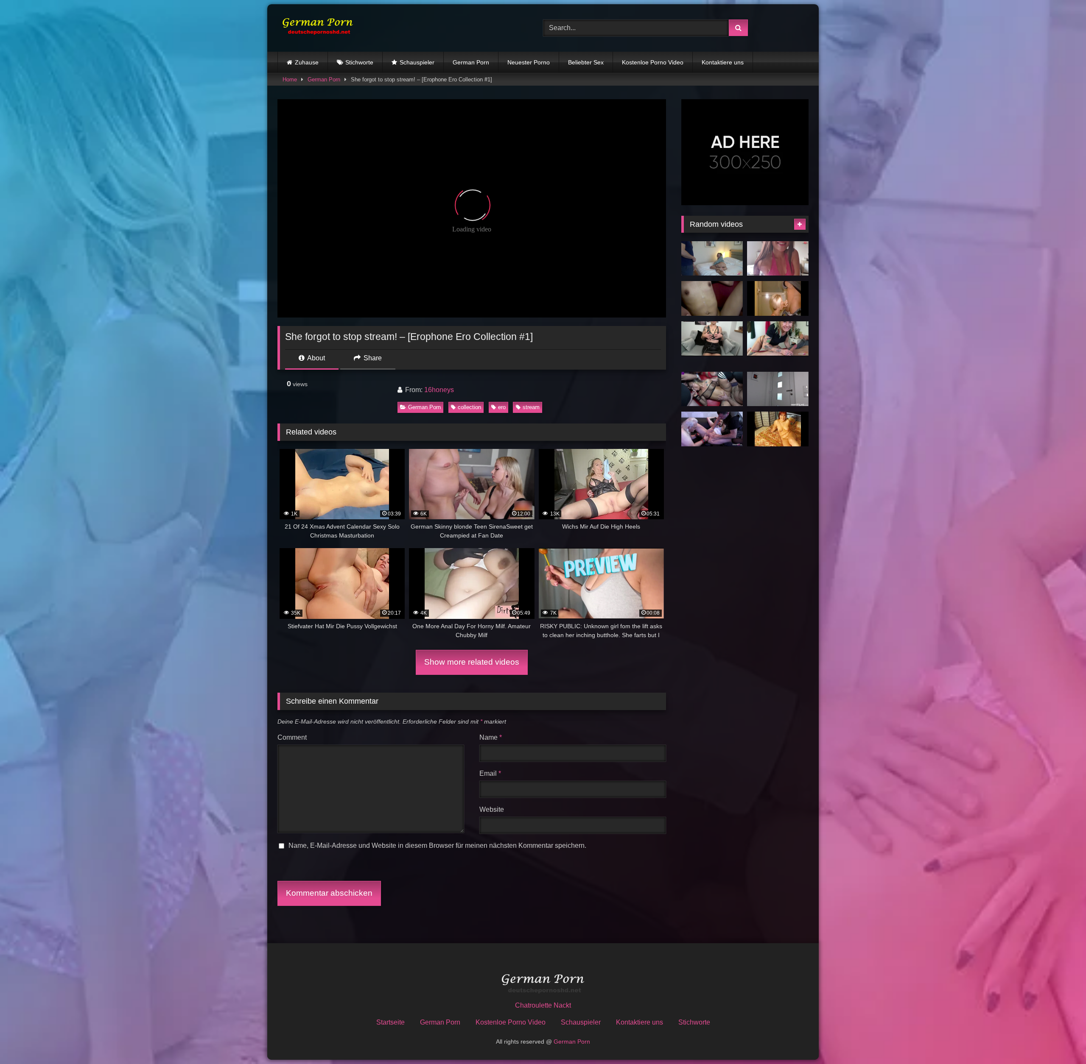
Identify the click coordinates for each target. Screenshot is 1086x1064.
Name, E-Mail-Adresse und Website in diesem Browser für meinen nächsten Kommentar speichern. (437, 845)
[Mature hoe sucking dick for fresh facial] (778, 389)
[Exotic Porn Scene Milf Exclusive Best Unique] (778, 298)
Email (490, 773)
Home (290, 79)
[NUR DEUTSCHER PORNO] (315, 28)
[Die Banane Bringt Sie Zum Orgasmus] (778, 429)
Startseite (390, 1022)
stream (531, 407)
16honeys (439, 389)
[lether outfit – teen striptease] (712, 338)
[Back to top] (1059, 1039)
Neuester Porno (528, 62)
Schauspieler (417, 62)
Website (491, 809)
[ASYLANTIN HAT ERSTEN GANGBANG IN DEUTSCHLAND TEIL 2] (712, 298)
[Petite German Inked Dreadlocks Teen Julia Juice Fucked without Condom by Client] (712, 258)
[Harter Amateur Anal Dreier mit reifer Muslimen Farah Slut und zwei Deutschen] (712, 429)
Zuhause (307, 62)
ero (502, 407)
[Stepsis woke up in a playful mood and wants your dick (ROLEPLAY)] (778, 258)
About (315, 358)
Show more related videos (471, 661)
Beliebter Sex (586, 62)
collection (469, 407)
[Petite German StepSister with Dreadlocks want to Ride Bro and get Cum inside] (778, 338)
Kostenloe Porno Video (652, 62)
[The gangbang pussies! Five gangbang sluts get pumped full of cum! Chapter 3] (712, 389)
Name (490, 737)
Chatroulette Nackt (543, 1005)
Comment (292, 737)
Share (372, 358)
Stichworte (359, 62)
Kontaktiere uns (723, 62)
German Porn (471, 62)
